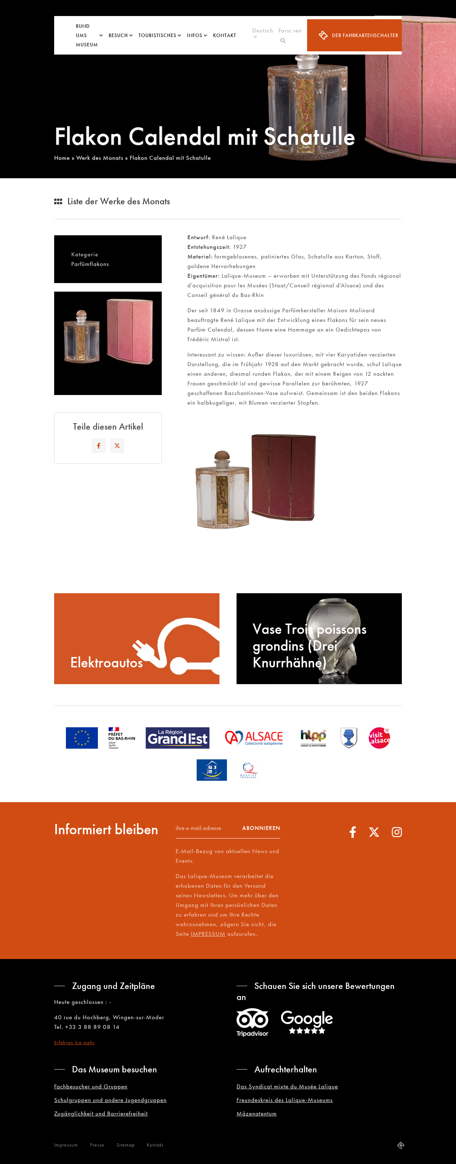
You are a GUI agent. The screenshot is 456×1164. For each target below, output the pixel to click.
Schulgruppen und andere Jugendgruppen (110, 1100)
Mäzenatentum (257, 1113)
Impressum (66, 1145)
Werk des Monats (99, 157)
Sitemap (125, 1145)
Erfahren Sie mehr (74, 1042)
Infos (194, 35)
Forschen (290, 35)
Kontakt (224, 35)
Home (62, 157)
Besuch (118, 35)
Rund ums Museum (87, 35)
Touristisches (157, 35)
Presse (97, 1145)
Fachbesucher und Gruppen (91, 1086)
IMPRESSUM (208, 934)
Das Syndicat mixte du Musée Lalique (287, 1086)
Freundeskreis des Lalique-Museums (285, 1100)
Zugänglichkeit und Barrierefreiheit (101, 1113)
